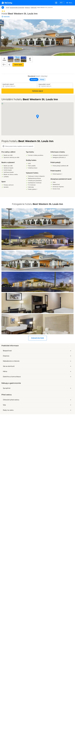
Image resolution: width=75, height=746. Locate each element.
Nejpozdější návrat (44, 84)
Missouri (27, 7)
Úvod (7, 7)
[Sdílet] (9, 64)
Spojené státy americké (17, 7)
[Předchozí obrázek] (2, 37)
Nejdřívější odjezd (8, 84)
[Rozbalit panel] (70, 351)
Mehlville (33, 7)
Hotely (42, 79)
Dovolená (34, 79)
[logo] (6, 2)
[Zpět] (2, 7)
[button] (37, 117)
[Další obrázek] (72, 37)
